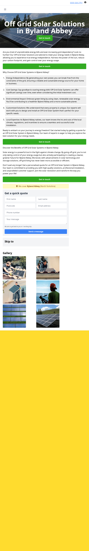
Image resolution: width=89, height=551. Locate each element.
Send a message (36, 231)
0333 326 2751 (76, 3)
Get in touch (44, 38)
